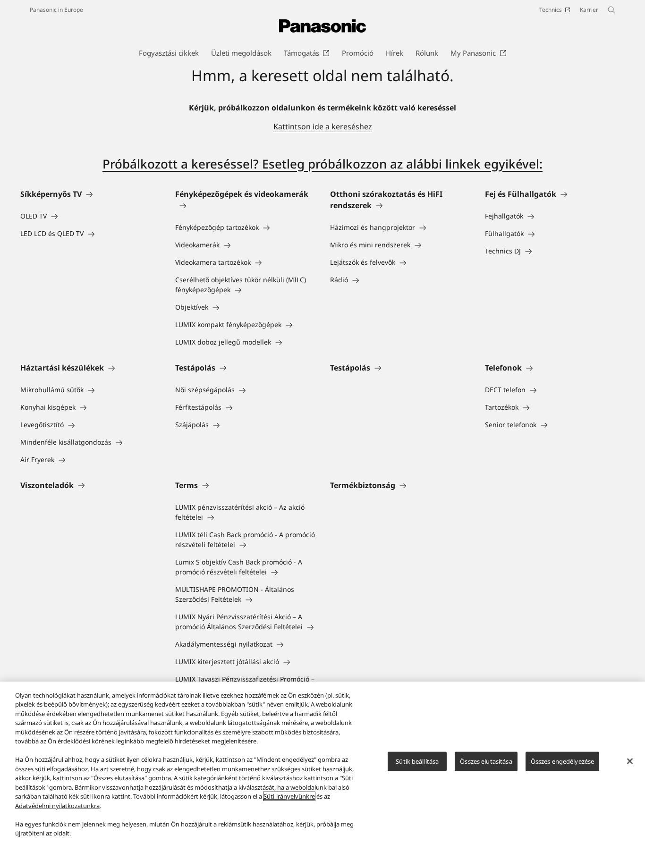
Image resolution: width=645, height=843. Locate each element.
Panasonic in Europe (56, 10)
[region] (322, 762)
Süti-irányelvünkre (289, 796)
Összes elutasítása (486, 761)
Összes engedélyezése (562, 761)
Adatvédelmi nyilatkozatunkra (57, 805)
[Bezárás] (630, 760)
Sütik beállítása (417, 761)
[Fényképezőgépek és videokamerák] (245, 205)
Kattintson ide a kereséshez (322, 126)
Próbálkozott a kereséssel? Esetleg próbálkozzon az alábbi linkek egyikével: (322, 163)
